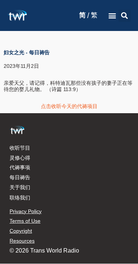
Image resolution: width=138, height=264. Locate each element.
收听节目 (20, 148)
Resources (22, 241)
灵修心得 (20, 158)
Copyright (21, 231)
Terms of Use (25, 221)
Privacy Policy (26, 211)
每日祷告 (20, 177)
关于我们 (20, 187)
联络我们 (20, 198)
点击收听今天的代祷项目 (69, 106)
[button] (112, 16)
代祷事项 (20, 167)
